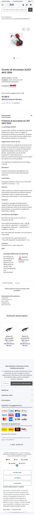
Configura (17, 478)
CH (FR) (13, 463)
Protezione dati (16, 509)
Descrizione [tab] (6, 115)
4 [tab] (19, 58)
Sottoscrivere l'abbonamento (21, 383)
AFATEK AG (19, 444)
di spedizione (10, 439)
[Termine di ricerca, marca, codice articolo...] (30, 10)
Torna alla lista (7, 17)
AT (17, 459)
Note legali (6, 509)
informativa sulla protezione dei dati (14, 506)
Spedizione (17, 103)
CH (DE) (25, 459)
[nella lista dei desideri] (28, 29)
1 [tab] (14, 58)
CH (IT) (23, 463)
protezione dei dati (11, 373)
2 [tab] (16, 58)
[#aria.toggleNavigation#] (2, 4)
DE (9, 459)
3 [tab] (18, 58)
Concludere (17, 483)
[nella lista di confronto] (24, 29)
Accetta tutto (17, 472)
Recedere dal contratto (9, 434)
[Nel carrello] (3, 25)
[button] (23, 5)
